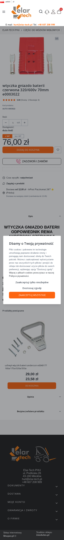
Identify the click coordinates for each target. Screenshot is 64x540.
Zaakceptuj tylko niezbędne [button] (32, 282)
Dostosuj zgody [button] (32, 288)
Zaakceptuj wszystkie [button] (32, 295)
